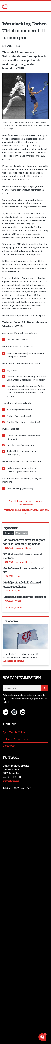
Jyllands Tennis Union (16, 739)
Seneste (9, 533)
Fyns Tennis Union (14, 732)
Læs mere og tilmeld (13, 661)
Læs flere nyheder (12, 607)
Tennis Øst (9, 745)
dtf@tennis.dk (11, 780)
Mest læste (21, 533)
